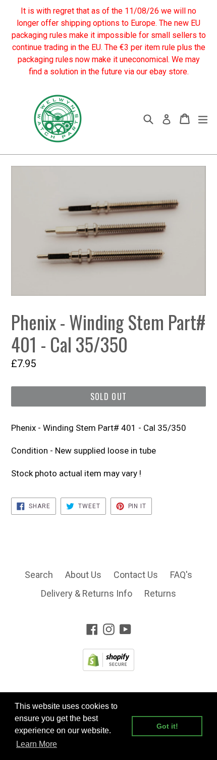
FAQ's (181, 574)
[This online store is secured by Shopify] (108, 667)
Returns (160, 593)
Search (39, 574)
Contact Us (136, 574)
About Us (83, 574)
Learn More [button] (36, 744)
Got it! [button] (167, 726)
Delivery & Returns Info (86, 593)
